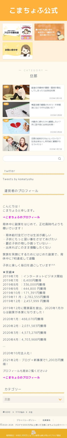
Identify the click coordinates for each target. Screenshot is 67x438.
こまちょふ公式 (33, 10)
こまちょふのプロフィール (23, 217)
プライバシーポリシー (26, 420)
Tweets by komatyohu (18, 179)
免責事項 (46, 420)
